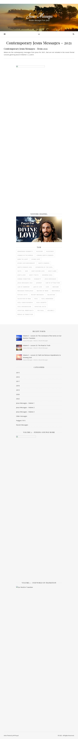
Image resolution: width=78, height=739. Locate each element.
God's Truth (34, 275)
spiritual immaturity (26, 310)
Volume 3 (50, 310)
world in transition (25, 314)
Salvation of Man (24, 298)
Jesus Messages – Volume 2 (25, 407)
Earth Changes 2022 (25, 267)
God (26, 271)
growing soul (47, 275)
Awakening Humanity (25, 251)
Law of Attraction (53, 283)
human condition (24, 279)
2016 (18, 377)
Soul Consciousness (25, 302)
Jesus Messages (50, 279)
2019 (18, 390)
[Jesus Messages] (39, 17)
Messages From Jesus (25, 290)
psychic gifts (23, 294)
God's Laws (52, 271)
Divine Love (36, 259)
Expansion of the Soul (44, 267)
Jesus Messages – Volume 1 (25, 403)
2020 (18, 394)
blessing (39, 251)
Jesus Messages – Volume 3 (25, 412)
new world (56, 290)
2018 (18, 386)
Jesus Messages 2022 (25, 283)
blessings (50, 251)
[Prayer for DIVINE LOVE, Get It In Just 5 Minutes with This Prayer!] (39, 229)
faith (19, 271)
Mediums (56, 287)
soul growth (41, 302)
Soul (36, 298)
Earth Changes (43, 263)
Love (47, 287)
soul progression (24, 306)
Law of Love (37, 287)
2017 (18, 381)
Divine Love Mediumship (26, 263)
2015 (18, 373)
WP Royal (15, 735)
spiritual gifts (40, 306)
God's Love (22, 275)
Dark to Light (23, 259)
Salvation (51, 294)
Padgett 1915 (20, 420)
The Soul (40, 310)
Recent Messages (37, 294)
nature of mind (42, 290)
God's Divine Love (38, 271)
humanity (37, 279)
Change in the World (25, 255)
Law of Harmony (24, 287)
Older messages (21, 416)
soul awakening (47, 298)
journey (39, 283)
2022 (18, 399)
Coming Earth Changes (45, 255)
